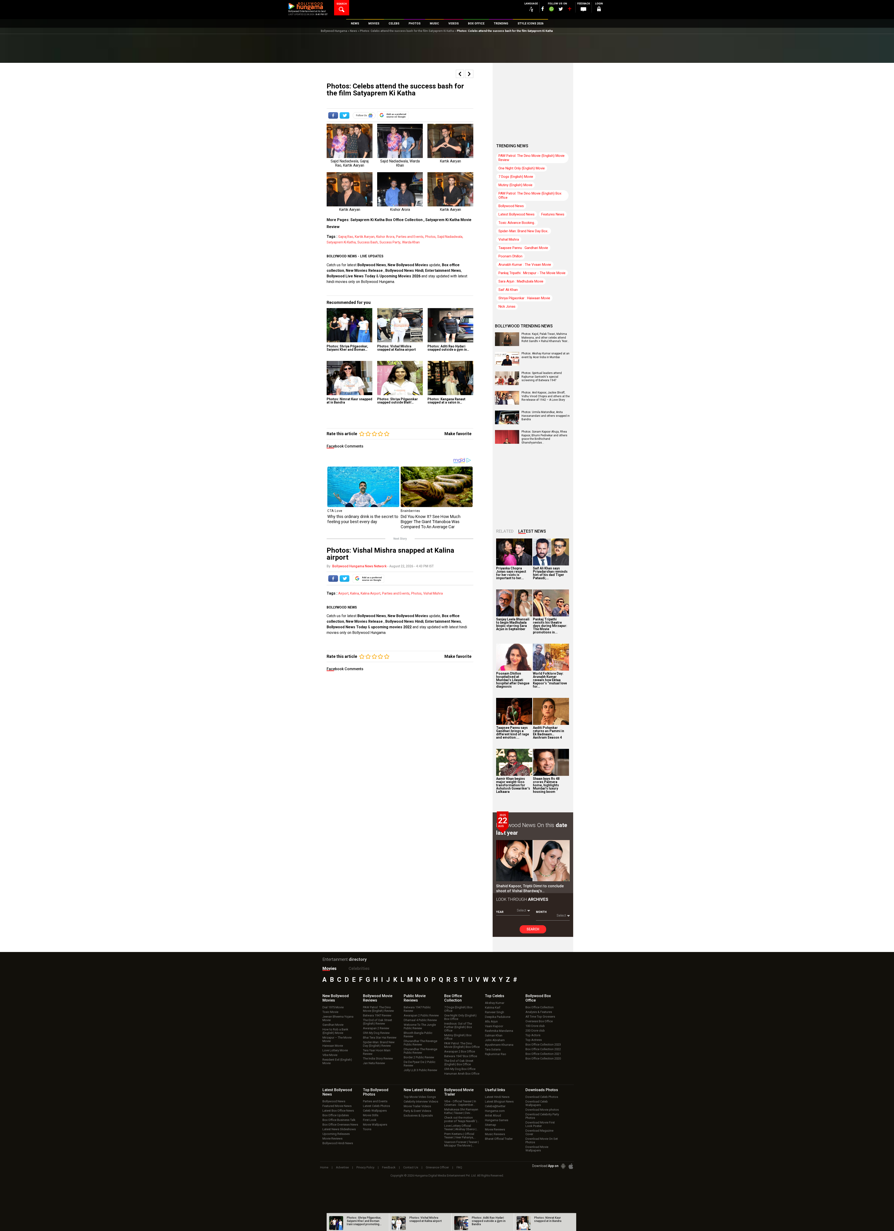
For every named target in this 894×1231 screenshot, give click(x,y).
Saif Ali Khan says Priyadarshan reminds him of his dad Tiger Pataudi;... (550, 573)
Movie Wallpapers (375, 1124)
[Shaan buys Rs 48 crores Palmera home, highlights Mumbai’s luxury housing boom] (551, 762)
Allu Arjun (491, 1021)
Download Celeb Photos (541, 1097)
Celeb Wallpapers (375, 1110)
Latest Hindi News (497, 1097)
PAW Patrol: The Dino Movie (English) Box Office (529, 195)
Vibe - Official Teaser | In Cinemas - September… (460, 1103)
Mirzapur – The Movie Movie (337, 1039)
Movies (329, 968)
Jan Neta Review (374, 1063)
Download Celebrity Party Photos (542, 1116)
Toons (367, 1129)
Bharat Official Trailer (499, 1138)
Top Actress (533, 1040)
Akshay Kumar (494, 1003)
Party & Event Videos (417, 1111)
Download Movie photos (542, 1109)
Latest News (532, 531)
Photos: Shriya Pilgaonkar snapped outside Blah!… (397, 400)
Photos (430, 237)
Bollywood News (371, 265)
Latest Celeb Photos (376, 1106)
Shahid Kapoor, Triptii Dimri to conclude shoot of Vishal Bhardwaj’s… (530, 888)
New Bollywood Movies (408, 265)
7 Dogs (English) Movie (515, 177)
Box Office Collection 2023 (543, 1044)
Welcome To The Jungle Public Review (420, 1026)
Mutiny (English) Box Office (457, 1036)
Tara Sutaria (493, 1049)
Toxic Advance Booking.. (516, 223)
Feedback (389, 1167)
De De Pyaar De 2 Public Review (419, 1063)
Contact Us (410, 1167)
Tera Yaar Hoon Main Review (376, 1052)
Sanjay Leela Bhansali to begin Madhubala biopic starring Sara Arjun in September (512, 624)
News (353, 31)
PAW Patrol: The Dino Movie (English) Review (378, 1009)
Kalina (354, 593)
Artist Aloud (493, 1115)
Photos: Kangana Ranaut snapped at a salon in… (446, 400)
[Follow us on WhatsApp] (551, 10)
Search (533, 929)
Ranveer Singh (494, 1012)
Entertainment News (443, 270)
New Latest (420, 1090)
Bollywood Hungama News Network (359, 566)
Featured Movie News (337, 1106)
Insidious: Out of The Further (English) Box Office (458, 1027)
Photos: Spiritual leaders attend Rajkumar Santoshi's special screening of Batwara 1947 (542, 376)
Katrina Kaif (492, 1007)
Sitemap (490, 1125)
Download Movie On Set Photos (541, 1140)
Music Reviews (495, 1134)
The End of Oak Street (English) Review (377, 1021)
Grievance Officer (437, 1167)
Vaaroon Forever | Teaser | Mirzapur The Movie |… (461, 1143)
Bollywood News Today (347, 627)
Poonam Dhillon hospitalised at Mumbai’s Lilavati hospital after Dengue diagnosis (512, 680)
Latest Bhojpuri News (499, 1101)
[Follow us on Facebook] (542, 9)
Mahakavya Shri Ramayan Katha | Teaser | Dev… (461, 1111)
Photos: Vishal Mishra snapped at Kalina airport (396, 347)
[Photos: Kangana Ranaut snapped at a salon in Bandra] (450, 378)
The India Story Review (378, 1058)
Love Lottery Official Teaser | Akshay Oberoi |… (461, 1127)
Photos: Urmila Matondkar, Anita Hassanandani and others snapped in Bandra (546, 415)
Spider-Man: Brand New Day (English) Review (379, 1043)
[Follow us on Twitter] (561, 9)
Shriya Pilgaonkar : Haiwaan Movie (524, 298)
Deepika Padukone (497, 1017)
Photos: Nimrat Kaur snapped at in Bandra (349, 400)
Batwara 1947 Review (377, 1015)
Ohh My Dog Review (376, 1033)
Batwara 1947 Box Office (460, 1056)
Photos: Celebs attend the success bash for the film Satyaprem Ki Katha (407, 31)
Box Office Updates (335, 1115)
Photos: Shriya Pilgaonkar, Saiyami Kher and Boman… (347, 347)
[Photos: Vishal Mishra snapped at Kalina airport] (400, 325)
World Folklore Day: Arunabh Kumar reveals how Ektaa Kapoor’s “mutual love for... (550, 680)
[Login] (599, 9)
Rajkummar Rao (495, 1054)
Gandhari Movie (332, 1024)
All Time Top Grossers (540, 1016)
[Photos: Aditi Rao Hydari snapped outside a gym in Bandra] (450, 325)
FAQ (459, 1167)
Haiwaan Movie (332, 1045)
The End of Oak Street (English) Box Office (458, 1062)
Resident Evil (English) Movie (337, 1061)
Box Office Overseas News (340, 1124)
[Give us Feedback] (583, 9)
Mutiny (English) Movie (515, 185)
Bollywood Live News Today (351, 276)
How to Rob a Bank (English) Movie (335, 1031)
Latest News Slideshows (339, 1129)
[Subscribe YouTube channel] (569, 10)
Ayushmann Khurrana (499, 1044)
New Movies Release (365, 270)
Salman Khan (493, 1035)
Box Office (453, 998)
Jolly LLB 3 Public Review (420, 1070)
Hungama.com (495, 1111)
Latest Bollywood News (516, 214)
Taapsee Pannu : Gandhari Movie (523, 248)
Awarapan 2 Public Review (421, 1015)
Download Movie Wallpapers (536, 1148)
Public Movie (415, 998)
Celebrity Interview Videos (421, 1101)
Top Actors (532, 1035)
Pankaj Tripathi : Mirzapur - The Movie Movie (532, 273)
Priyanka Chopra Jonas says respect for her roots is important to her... (511, 573)
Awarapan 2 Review (376, 1028)
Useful (495, 1090)
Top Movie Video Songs (420, 1097)
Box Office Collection (539, 1007)
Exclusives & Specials (418, 1115)
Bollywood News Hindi (404, 270)
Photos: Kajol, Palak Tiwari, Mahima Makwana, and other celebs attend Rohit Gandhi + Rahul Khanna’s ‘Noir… (545, 337)
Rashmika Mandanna (499, 1031)
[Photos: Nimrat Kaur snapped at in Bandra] (349, 378)
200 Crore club (535, 1030)
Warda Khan (411, 242)
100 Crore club (535, 1026)
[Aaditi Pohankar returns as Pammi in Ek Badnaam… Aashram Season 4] (551, 711)
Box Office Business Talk (339, 1120)
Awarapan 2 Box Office (459, 1051)
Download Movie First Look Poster (540, 1124)
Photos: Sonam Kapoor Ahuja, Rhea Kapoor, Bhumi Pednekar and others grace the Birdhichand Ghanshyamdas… (544, 437)
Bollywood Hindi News (337, 1143)
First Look (369, 1120)
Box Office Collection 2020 (543, 1058)
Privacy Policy (365, 1167)
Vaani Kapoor (494, 1026)
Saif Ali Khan (508, 290)
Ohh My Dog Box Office (459, 1069)
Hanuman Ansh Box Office (461, 1073)
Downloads (541, 1090)
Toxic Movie (330, 1012)
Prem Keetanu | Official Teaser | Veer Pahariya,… (460, 1135)
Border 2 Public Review (419, 1057)
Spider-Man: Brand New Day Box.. (523, 231)
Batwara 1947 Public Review (417, 1009)
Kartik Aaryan (365, 237)
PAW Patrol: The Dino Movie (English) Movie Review (531, 158)
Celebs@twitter (495, 1106)
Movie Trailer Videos (417, 1106)
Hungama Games (496, 1120)
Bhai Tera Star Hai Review (379, 1037)
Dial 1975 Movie (333, 1007)
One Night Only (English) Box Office (460, 1017)
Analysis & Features (538, 1012)
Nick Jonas (506, 306)
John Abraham (495, 1040)
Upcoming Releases (336, 1134)
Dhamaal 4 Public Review (420, 1020)
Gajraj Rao (345, 237)
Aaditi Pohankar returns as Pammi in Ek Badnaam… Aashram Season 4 (548, 732)
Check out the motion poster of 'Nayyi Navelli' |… (461, 1119)
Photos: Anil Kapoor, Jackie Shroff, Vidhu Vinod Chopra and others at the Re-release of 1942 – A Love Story (546, 396)
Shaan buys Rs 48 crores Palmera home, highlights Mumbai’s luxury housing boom (546, 785)
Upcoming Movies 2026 (399, 276)
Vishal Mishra (433, 593)
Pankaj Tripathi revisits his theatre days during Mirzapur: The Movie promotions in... (550, 625)
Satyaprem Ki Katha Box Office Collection (386, 220)
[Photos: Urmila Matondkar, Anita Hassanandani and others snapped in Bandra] (507, 422)
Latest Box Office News (338, 1110)
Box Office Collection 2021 (543, 1054)
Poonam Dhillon (510, 256)
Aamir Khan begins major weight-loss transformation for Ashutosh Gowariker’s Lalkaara (513, 785)
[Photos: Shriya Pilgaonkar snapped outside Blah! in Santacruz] (400, 378)
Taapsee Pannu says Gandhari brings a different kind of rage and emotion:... (512, 732)
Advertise (342, 1167)
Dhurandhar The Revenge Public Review (420, 1042)
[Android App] (563, 1166)
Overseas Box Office (539, 1021)
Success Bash (367, 242)
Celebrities (359, 968)
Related (505, 531)
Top (494, 996)
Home (324, 1167)
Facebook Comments (345, 446)
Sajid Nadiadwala (449, 237)
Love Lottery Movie (335, 1050)
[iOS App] (571, 1166)
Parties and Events (409, 237)
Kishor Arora (385, 237)
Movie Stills (370, 1115)
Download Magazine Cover (539, 1132)
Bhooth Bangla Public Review (418, 1034)
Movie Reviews (332, 1138)
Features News (552, 214)
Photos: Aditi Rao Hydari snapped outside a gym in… (448, 347)
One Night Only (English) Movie (521, 168)
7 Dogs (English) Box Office (458, 1009)
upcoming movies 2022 (392, 627)
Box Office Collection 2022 (543, 1049)
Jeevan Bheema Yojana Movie (337, 1018)
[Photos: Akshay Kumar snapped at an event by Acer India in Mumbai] (507, 364)
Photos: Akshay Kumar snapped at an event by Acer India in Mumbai (545, 355)
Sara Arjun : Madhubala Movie (520, 281)
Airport (343, 593)
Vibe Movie (329, 1055)
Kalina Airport (370, 593)
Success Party (389, 242)
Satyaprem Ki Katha (341, 242)
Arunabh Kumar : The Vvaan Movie (524, 264)
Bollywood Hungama (334, 31)
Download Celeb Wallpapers (536, 1103)
